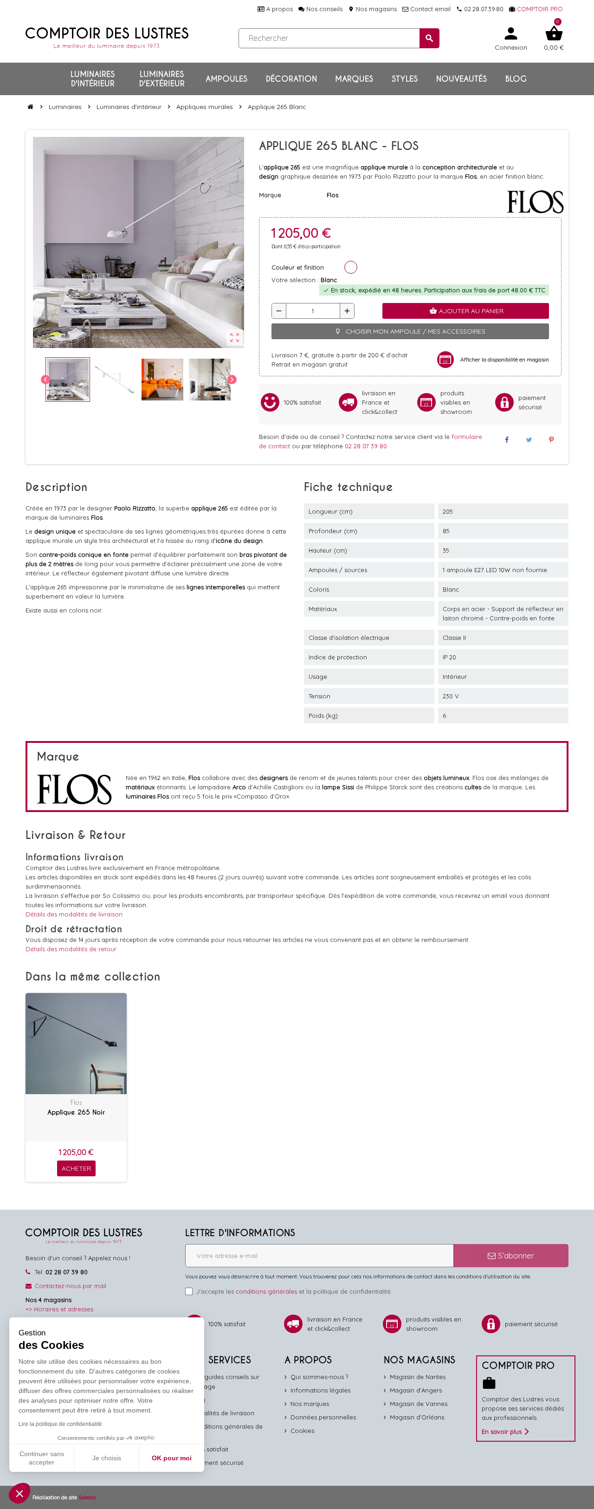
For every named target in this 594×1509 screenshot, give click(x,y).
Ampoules (226, 79)
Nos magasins (372, 9)
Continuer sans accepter (41, 1458)
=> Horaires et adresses (59, 1309)
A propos (279, 9)
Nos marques (310, 1403)
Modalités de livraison (222, 1413)
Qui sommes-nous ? (319, 1376)
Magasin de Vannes (418, 1403)
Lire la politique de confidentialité (60, 1424)
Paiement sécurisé (217, 1462)
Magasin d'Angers (416, 1390)
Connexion (511, 38)
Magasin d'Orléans (417, 1417)
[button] (19, 1493)
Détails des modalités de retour (71, 949)
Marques (354, 79)
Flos (76, 1102)
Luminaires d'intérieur (93, 79)
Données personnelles (323, 1417)
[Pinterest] (551, 440)
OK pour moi (172, 1458)
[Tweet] (529, 440)
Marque (270, 195)
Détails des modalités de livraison (74, 914)
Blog (516, 79)
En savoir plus (502, 1431)
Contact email (429, 9)
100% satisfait (209, 1449)
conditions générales (266, 1291)
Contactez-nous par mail (70, 1286)
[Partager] (506, 440)
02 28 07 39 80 (366, 446)
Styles (405, 79)
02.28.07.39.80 (480, 9)
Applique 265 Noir (76, 1112)
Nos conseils (323, 9)
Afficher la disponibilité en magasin (504, 359)
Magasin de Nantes (418, 1376)
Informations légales (320, 1390)
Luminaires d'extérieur (162, 79)
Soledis (87, 1497)
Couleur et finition (297, 267)
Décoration (291, 79)
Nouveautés (461, 79)
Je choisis (106, 1458)
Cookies (302, 1430)
